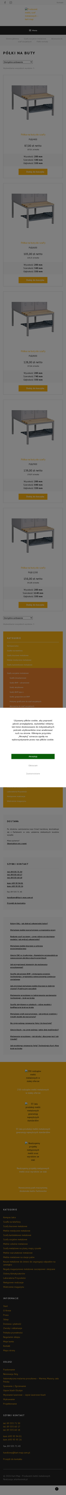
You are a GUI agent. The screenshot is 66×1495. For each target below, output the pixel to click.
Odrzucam (33, 765)
